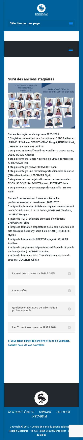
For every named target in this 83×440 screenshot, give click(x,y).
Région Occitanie (18, 431)
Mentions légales (21, 412)
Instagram (39, 416)
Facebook (63, 412)
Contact (45, 412)
